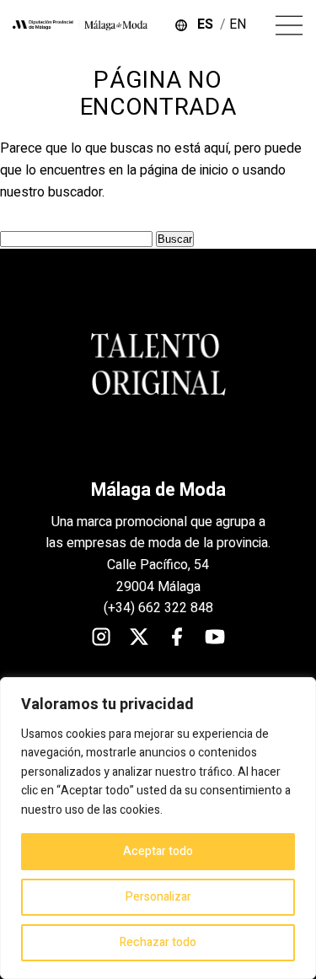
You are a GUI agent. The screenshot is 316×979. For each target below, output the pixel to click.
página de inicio (184, 170)
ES (208, 24)
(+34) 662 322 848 (158, 608)
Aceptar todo (158, 851)
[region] (158, 828)
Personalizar (158, 897)
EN (239, 24)
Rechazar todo (158, 942)
